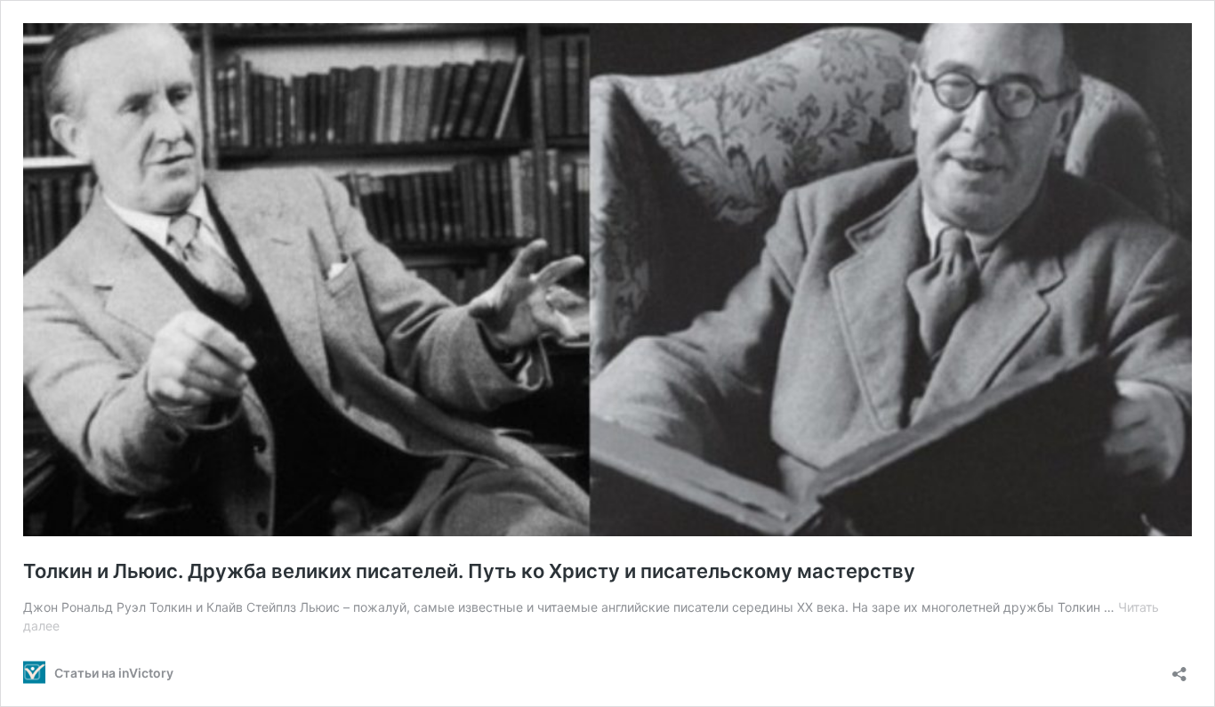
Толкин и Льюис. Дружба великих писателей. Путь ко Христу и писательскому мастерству (469, 570)
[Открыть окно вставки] (1179, 668)
